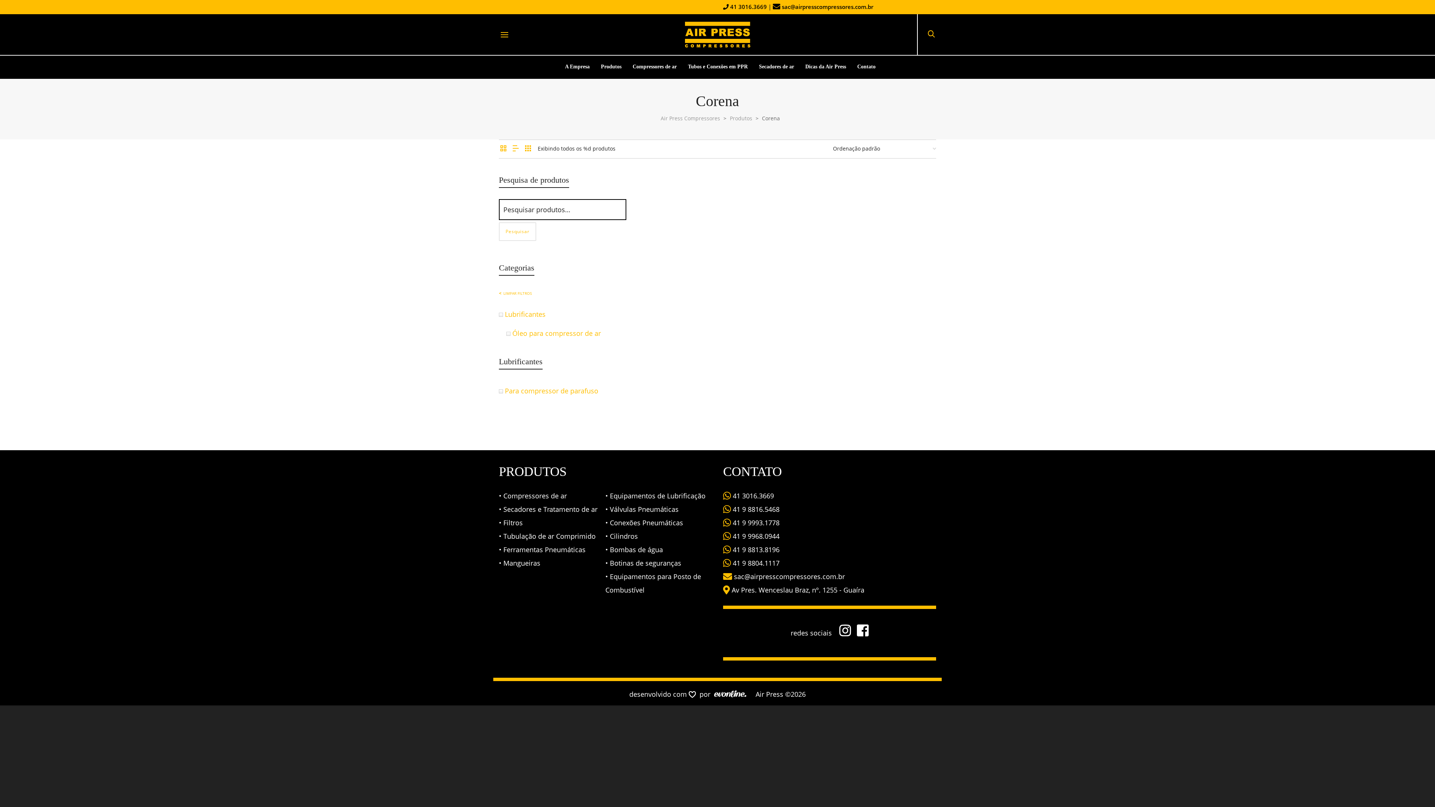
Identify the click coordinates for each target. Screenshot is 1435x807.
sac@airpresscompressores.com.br (827, 6)
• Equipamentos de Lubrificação (655, 495)
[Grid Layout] (528, 148)
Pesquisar (518, 231)
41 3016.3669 (748, 6)
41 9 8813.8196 (755, 549)
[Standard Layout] (503, 148)
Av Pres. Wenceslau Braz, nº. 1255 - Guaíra (798, 589)
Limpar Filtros (517, 293)
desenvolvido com (659, 694)
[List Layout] (515, 148)
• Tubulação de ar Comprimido (547, 536)
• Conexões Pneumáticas (644, 522)
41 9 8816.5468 (755, 509)
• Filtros (511, 522)
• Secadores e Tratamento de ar (548, 509)
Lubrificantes (525, 314)
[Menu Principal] (504, 35)
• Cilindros (621, 536)
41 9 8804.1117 (755, 563)
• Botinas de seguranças (643, 563)
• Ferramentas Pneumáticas (542, 549)
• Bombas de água (634, 549)
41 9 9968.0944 (755, 536)
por (707, 694)
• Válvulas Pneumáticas (642, 509)
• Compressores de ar (533, 495)
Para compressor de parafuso (551, 390)
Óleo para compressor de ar (556, 333)
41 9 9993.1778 (755, 522)
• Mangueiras (519, 563)
